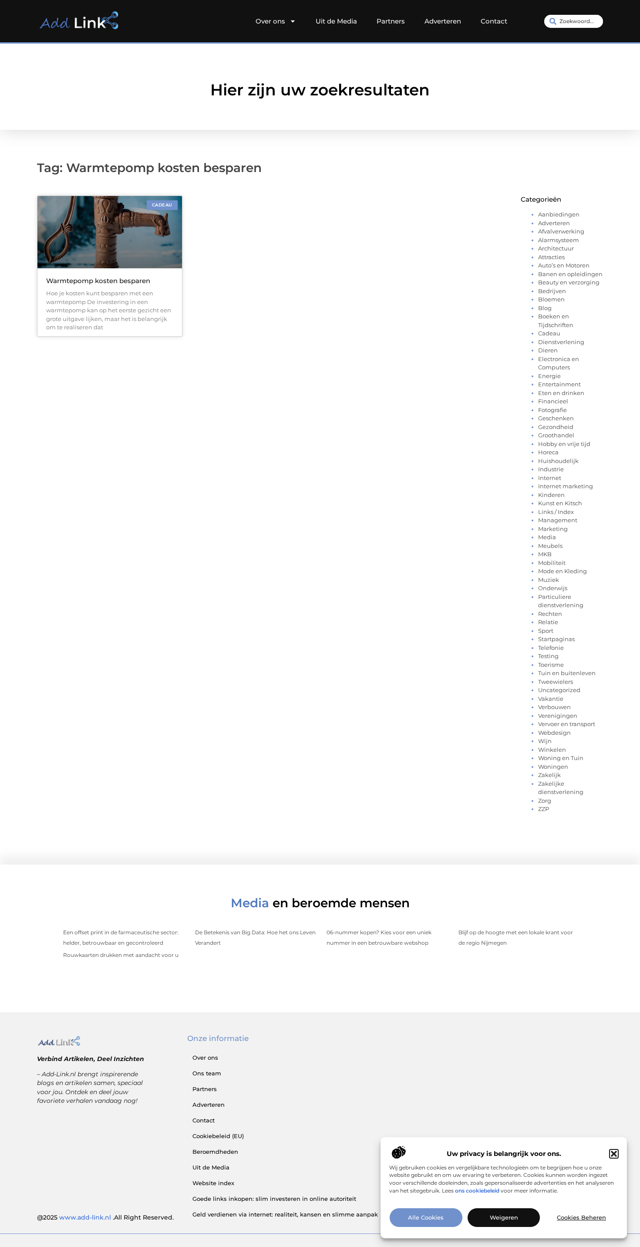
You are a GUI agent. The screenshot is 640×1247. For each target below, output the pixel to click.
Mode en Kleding (562, 571)
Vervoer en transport (566, 723)
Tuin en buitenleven (567, 672)
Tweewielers (555, 681)
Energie (549, 375)
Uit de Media (336, 21)
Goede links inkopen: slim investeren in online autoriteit (274, 1198)
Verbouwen (554, 706)
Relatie (548, 621)
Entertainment (559, 384)
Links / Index (556, 511)
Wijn (545, 740)
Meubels (550, 545)
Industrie (551, 469)
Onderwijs (552, 588)
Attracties (551, 256)
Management (557, 520)
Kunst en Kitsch (560, 503)
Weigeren (504, 1217)
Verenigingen (557, 715)
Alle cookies (426, 1217)
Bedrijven (552, 290)
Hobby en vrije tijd (564, 443)
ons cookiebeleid (477, 1191)
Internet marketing (565, 486)
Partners (391, 21)
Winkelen (552, 749)
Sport (545, 630)
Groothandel (556, 435)
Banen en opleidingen (570, 273)
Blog (545, 307)
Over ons (270, 21)
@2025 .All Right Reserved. (105, 1217)
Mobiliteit (552, 562)
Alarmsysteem (558, 240)
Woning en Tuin (560, 757)
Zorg (544, 800)
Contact (494, 21)
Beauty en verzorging (569, 282)
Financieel (553, 401)
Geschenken (556, 418)
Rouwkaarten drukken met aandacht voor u (121, 955)
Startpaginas (556, 638)
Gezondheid (555, 426)
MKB (545, 554)
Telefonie (551, 647)
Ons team (206, 1073)
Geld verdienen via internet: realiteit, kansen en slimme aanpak (285, 1214)
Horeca (548, 452)
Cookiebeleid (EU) (218, 1135)
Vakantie (550, 698)
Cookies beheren (581, 1217)
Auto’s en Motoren (563, 265)
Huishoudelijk (558, 460)
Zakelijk (549, 774)
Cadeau (549, 333)
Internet (549, 477)
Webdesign (554, 732)
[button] (614, 1153)
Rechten (550, 613)
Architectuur (556, 248)
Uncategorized (559, 689)
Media (547, 537)
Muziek (548, 579)
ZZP (543, 808)
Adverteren (442, 21)
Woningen (553, 766)
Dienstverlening (561, 341)
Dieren (548, 350)
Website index (213, 1182)
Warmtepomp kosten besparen (98, 281)
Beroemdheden (215, 1151)
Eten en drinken (561, 392)
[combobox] (573, 21)
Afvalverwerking (561, 231)
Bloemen (551, 299)
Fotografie (552, 409)
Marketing (553, 528)
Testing (548, 655)
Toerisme (551, 664)
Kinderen (551, 494)
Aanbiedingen (558, 214)
